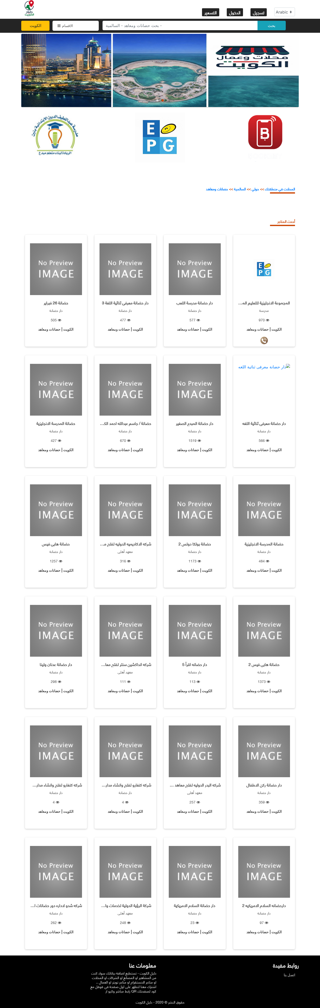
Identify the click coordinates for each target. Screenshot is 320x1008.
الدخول (234, 12)
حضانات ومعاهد (217, 189)
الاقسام (67, 26)
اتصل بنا (291, 975)
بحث (271, 25)
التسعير (210, 12)
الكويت (35, 25)
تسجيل (258, 12)
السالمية (240, 189)
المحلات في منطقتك (279, 189)
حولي (255, 189)
